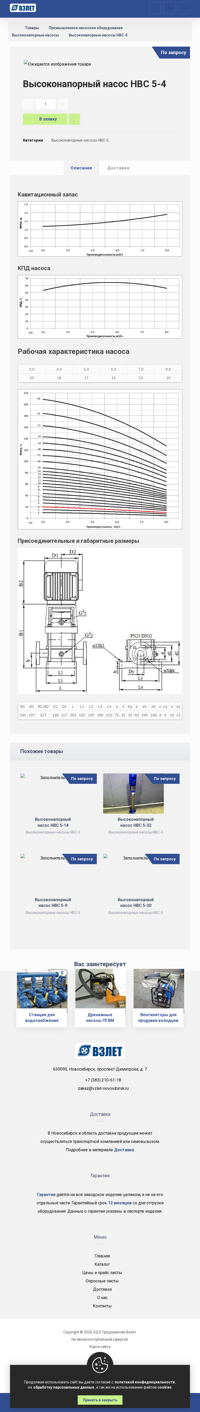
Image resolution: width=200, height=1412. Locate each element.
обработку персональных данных (63, 1387)
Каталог (102, 1264)
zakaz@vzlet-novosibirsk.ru (103, 1088)
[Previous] (8, 1001)
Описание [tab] (81, 168)
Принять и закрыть (100, 1400)
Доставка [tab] (118, 168)
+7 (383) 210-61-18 (103, 1080)
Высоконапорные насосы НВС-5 (80, 140)
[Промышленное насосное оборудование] (23, 8)
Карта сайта (100, 1347)
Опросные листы (102, 1281)
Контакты (102, 1305)
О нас (102, 1297)
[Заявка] (170, 7)
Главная (102, 1256)
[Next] (191, 1001)
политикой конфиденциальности (145, 1382)
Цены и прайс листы (102, 1272)
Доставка (102, 1289)
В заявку (48, 119)
